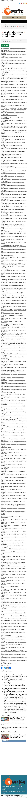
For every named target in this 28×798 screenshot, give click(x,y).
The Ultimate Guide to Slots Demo (9, 732)
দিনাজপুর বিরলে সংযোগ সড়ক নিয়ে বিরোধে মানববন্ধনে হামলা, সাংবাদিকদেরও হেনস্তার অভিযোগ (17, 719)
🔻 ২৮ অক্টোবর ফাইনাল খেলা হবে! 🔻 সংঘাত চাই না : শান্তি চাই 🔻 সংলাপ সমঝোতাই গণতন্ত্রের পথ (14, 34)
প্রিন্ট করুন (6, 45)
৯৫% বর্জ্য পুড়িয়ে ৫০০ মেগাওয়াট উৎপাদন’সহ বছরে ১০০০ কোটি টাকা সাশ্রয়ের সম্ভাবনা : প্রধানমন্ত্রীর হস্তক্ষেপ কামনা (14, 685)
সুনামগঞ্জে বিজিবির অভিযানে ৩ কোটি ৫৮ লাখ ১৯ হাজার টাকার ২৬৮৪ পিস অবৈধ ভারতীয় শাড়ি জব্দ (18, 736)
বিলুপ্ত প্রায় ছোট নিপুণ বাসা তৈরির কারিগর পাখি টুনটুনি (14, 691)
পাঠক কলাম (6, 25)
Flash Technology (23, 797)
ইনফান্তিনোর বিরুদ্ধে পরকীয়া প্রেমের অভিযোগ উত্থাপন (14, 675)
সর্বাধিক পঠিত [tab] (9, 715)
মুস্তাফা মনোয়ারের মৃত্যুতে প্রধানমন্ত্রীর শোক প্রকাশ (13, 679)
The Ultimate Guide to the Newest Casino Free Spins (13, 723)
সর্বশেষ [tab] (3, 715)
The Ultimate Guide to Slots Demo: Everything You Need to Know (14, 728)
